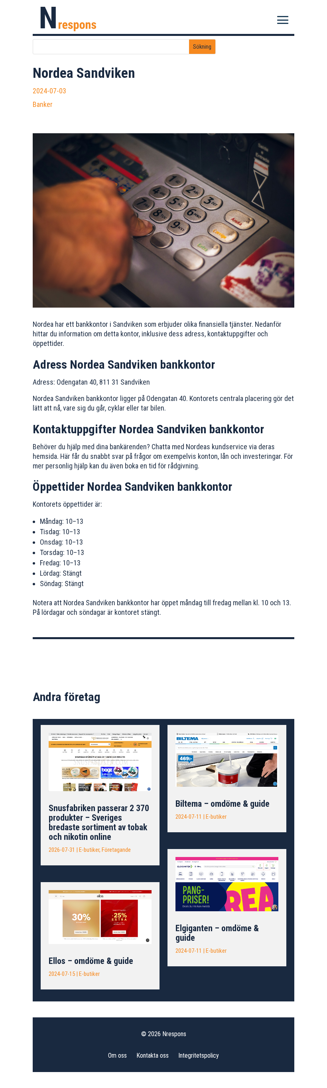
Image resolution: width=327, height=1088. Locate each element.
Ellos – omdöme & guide (91, 961)
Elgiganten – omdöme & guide (217, 933)
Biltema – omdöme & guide (222, 804)
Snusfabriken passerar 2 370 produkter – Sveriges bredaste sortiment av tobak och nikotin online (99, 822)
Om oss (117, 1055)
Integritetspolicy (198, 1055)
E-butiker (89, 849)
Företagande (116, 849)
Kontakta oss (152, 1055)
